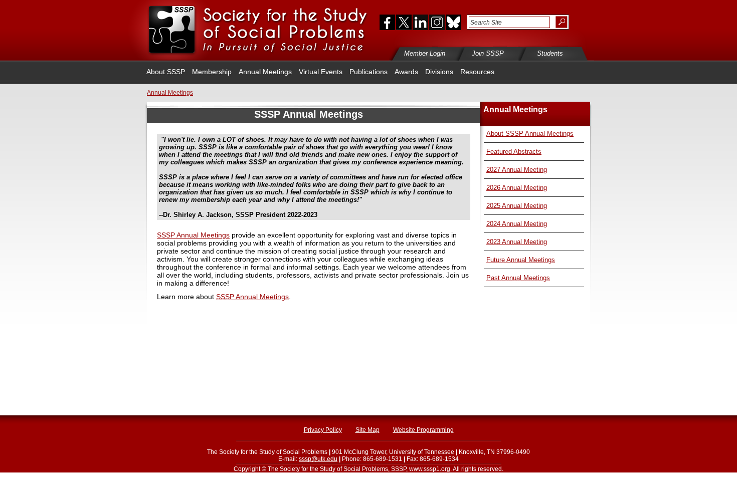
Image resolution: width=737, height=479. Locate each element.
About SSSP (165, 72)
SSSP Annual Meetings (193, 235)
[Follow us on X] (404, 22)
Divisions (439, 72)
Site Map (367, 429)
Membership (212, 72)
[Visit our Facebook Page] (385, 22)
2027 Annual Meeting (516, 169)
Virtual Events (320, 72)
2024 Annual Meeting (516, 223)
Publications (368, 72)
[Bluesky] (453, 22)
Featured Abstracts (513, 151)
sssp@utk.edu (318, 458)
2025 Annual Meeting (516, 205)
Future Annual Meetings (520, 260)
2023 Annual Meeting (516, 242)
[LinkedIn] (420, 22)
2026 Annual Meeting (516, 187)
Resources (477, 72)
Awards (406, 72)
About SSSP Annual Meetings (530, 133)
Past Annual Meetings (518, 278)
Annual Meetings (265, 72)
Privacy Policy (323, 429)
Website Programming (423, 429)
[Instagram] (437, 22)
